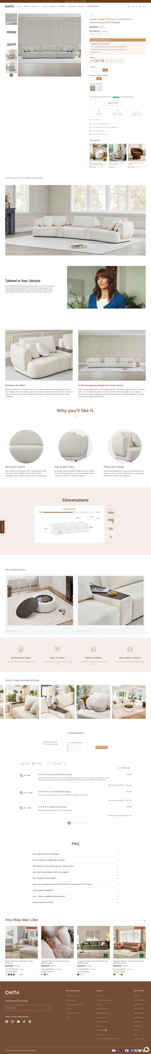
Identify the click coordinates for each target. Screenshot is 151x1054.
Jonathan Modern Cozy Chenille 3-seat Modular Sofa (92, 962)
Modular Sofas (71, 1000)
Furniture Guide (139, 1039)
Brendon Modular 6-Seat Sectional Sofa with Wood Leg (129, 962)
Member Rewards (140, 1000)
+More (21, 974)
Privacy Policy (101, 1034)
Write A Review (102, 747)
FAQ (98, 1026)
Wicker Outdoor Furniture (74, 1004)
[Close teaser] (4, 521)
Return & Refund (102, 1009)
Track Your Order (102, 1017)
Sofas (26, 6)
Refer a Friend (138, 1009)
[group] (98, 156)
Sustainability (138, 1004)
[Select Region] (129, 6)
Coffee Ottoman (11, 631)
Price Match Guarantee (104, 1000)
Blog (135, 1034)
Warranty (99, 1004)
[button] (133, 6)
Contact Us (100, 996)
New (18, 6)
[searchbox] (25, 763)
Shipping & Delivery (103, 1013)
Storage (62, 6)
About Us (137, 996)
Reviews (136, 1030)
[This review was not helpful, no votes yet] (129, 785)
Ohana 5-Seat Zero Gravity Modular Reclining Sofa (55, 962)
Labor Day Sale (92, 6)
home (91, 14)
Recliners (34, 6)
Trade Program (139, 1017)
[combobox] (43, 763)
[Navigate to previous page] (65, 823)
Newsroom (137, 1021)
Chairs (44, 6)
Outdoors (71, 6)
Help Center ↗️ (102, 1030)
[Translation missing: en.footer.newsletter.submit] (48, 1008)
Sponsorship (138, 1026)
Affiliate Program (139, 1013)
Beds (81, 6)
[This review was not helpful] (129, 800)
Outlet (68, 1017)
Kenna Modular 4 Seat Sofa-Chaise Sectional (19, 962)
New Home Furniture (73, 1013)
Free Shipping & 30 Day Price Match (75, 1)
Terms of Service (102, 1021)
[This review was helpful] (126, 785)
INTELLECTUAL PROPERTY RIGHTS (108, 1039)
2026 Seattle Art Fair (72, 996)
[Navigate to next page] (86, 823)
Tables (52, 6)
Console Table (81, 631)
